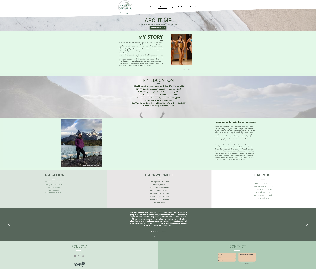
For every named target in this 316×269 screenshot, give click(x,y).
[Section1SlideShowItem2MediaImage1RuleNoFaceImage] (156, 236)
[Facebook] (74, 255)
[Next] (307, 224)
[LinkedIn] (82, 255)
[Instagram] (78, 255)
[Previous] (9, 224)
